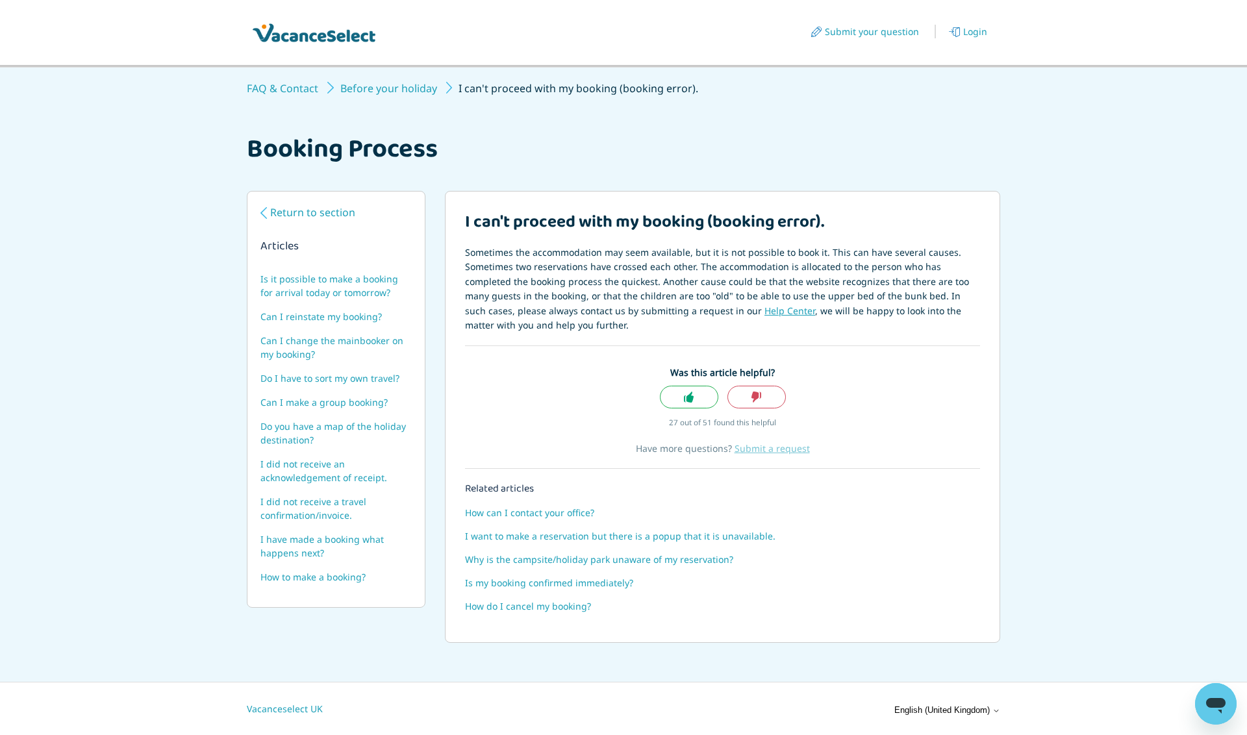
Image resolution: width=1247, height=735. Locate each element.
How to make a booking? (313, 577)
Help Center (789, 311)
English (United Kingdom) (943, 710)
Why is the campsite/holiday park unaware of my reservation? (599, 559)
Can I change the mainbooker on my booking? (331, 347)
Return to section (312, 212)
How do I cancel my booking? (528, 606)
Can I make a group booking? (324, 402)
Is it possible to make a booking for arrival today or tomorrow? (329, 286)
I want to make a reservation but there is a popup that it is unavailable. (620, 536)
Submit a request (772, 448)
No (756, 397)
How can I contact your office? (529, 512)
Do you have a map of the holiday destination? (333, 433)
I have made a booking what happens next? (322, 546)
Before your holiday (388, 88)
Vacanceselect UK (285, 709)
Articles (279, 247)
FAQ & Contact (282, 88)
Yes (689, 397)
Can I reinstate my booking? (321, 316)
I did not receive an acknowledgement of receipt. (323, 471)
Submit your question (872, 31)
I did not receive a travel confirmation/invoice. (313, 508)
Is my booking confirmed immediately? (549, 583)
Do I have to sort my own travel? (329, 378)
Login (975, 31)
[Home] (314, 32)
